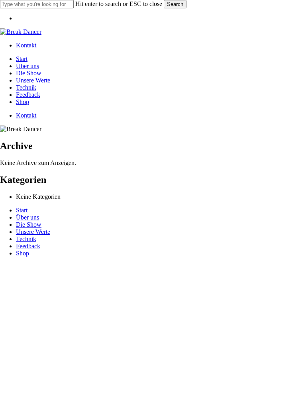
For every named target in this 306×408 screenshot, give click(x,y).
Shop (22, 253)
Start (21, 210)
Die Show (28, 224)
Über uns (27, 217)
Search (175, 4)
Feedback (28, 246)
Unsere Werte (33, 231)
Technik (26, 238)
